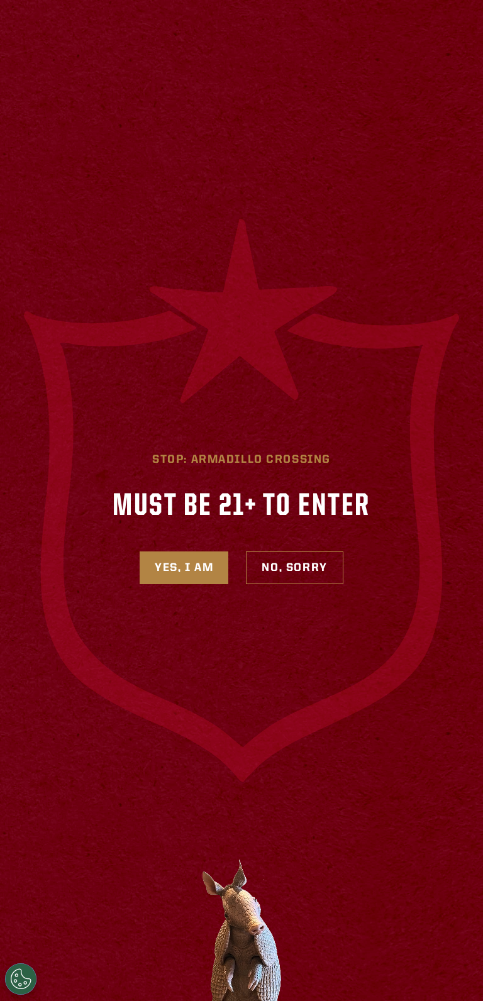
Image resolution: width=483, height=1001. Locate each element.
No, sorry (294, 567)
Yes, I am (184, 567)
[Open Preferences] (20, 979)
